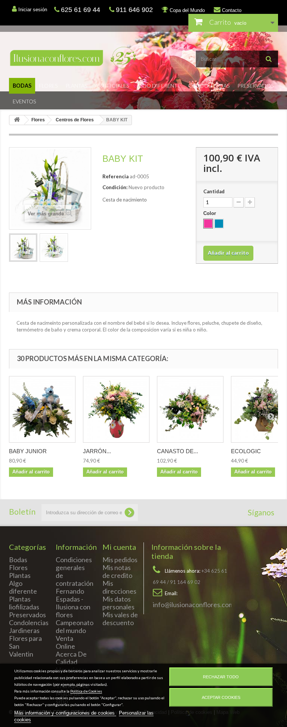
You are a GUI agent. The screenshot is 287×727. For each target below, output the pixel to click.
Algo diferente (158, 85)
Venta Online (65, 642)
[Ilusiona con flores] (73, 58)
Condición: (114, 187)
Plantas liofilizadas (24, 603)
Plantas (76, 85)
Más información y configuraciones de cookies (65, 713)
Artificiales (112, 85)
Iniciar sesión (32, 9)
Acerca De (71, 654)
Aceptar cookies (221, 697)
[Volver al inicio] (17, 120)
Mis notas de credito (117, 571)
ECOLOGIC (246, 451)
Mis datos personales (118, 603)
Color (210, 213)
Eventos (24, 101)
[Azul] (219, 223)
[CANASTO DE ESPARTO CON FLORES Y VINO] (190, 409)
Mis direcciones (119, 587)
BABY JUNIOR (28, 451)
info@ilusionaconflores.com (193, 604)
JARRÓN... (97, 451)
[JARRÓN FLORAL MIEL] (116, 409)
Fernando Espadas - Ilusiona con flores (73, 603)
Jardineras (24, 630)
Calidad (66, 662)
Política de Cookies (86, 691)
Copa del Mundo (186, 10)
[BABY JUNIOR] (42, 409)
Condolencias (209, 85)
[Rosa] (208, 223)
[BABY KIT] (23, 247)
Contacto (230, 10)
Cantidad (214, 191)
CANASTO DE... (177, 451)
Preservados (255, 85)
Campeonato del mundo (74, 626)
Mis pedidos (120, 559)
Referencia (115, 176)
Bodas (22, 85)
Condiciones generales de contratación (74, 571)
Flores (48, 85)
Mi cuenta (119, 546)
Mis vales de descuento (120, 619)
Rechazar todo (221, 677)
